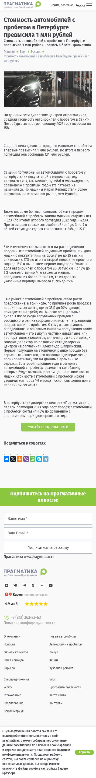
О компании (12, 636)
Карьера (9, 668)
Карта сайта (57, 695)
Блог (52, 679)
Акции (53, 660)
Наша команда (14, 660)
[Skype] (39, 459)
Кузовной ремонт (61, 668)
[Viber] (26, 459)
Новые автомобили (62, 636)
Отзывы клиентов (16, 652)
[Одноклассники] (19, 459)
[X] (13, 459)
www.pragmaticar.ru (39, 556)
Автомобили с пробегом (65, 644)
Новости (9, 644)
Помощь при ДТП (15, 711)
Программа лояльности (65, 687)
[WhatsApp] (32, 459)
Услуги (8, 687)
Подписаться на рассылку (48, 547)
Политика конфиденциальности (29, 622)
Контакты (55, 703)
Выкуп (53, 652)
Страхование (12, 695)
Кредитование (14, 703)
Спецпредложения (16, 679)
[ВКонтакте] (6, 459)
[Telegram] (45, 459)
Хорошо (84, 752)
